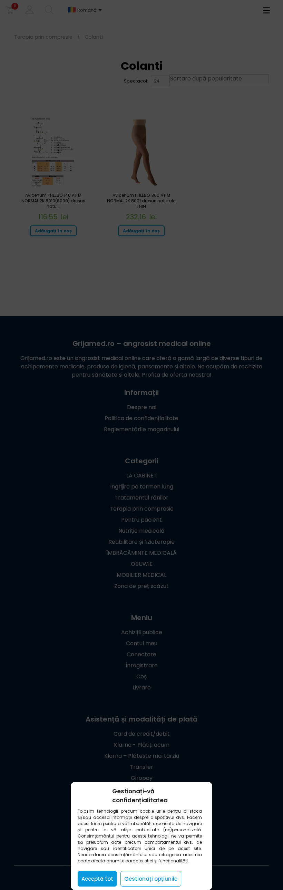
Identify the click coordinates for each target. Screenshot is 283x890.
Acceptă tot (97, 878)
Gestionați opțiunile (150, 878)
